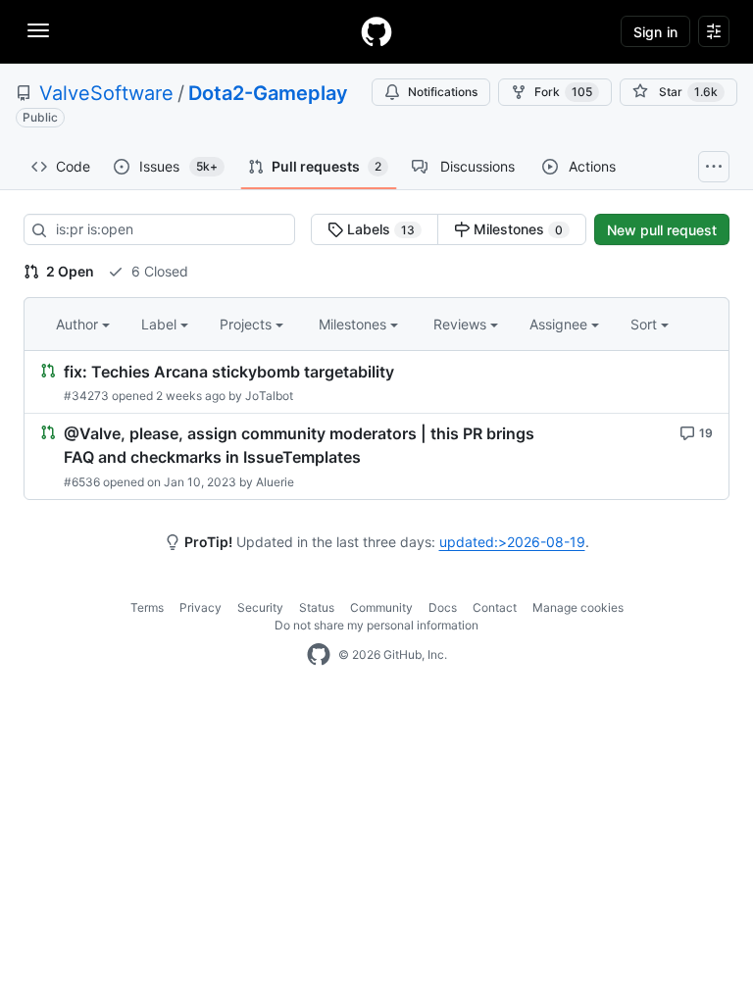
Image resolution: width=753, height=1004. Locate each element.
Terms (147, 607)
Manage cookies (578, 607)
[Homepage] (376, 31)
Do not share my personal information (376, 625)
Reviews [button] (461, 324)
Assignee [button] (560, 324)
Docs (442, 607)
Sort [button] (643, 324)
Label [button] (160, 324)
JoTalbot (269, 395)
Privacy (200, 607)
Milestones (516, 229)
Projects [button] (248, 324)
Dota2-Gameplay (268, 93)
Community (381, 607)
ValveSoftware (106, 93)
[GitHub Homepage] (318, 655)
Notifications (442, 91)
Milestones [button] (354, 324)
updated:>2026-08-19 (512, 541)
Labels (379, 229)
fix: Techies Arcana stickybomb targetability (229, 371)
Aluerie (275, 482)
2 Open (68, 271)
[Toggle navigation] (38, 30)
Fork (563, 91)
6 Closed (157, 271)
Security (260, 607)
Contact (495, 607)
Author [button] (79, 324)
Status (316, 607)
